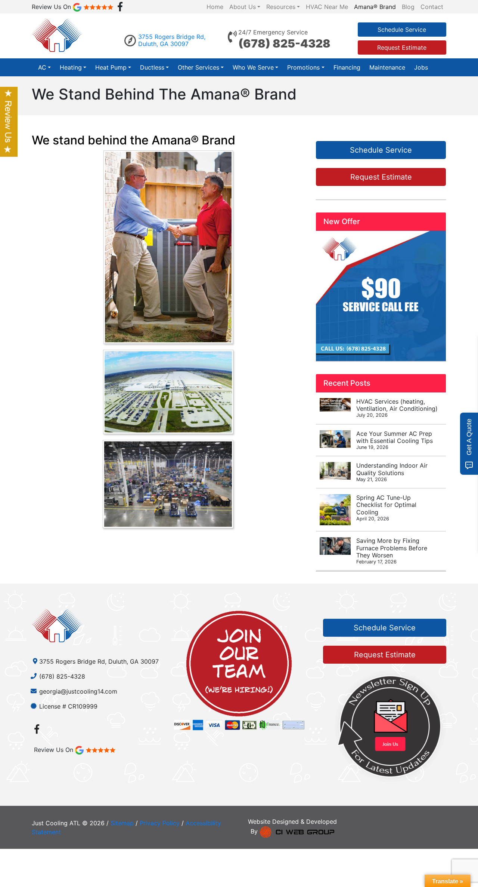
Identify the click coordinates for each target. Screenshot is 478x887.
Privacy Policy (160, 823)
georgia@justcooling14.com (78, 691)
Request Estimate (401, 47)
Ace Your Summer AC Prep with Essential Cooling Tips (394, 440)
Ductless (152, 67)
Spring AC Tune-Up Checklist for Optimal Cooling (386, 508)
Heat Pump (111, 67)
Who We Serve (253, 67)
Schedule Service (402, 29)
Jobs (421, 67)
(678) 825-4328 (284, 43)
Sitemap (122, 823)
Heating (71, 67)
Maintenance (387, 67)
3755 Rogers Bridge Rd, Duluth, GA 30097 (171, 40)
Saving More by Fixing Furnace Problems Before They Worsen (391, 551)
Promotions (303, 67)
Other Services (198, 67)
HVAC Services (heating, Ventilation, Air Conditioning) (397, 408)
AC (42, 67)
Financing (346, 67)
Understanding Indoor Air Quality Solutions (392, 472)
